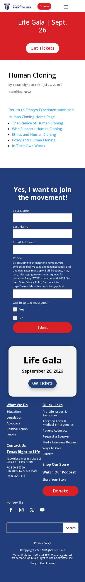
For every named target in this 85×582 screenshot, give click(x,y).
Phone (17, 258)
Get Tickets (42, 48)
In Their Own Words (28, 145)
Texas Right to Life (26, 85)
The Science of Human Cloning (38, 123)
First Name (22, 211)
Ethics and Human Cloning (34, 134)
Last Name (22, 226)
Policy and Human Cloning (34, 140)
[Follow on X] (31, 510)
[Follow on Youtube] (42, 510)
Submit (42, 327)
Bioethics (15, 92)
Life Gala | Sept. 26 (42, 26)
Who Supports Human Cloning (37, 128)
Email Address (24, 242)
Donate (44, 6)
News (28, 92)
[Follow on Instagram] (21, 510)
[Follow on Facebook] (11, 510)
